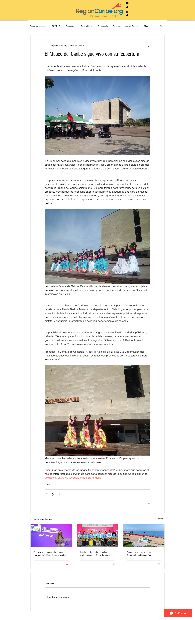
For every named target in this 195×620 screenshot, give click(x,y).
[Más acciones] (148, 45)
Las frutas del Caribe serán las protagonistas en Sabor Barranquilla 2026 (96, 554)
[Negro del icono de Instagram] (127, 11)
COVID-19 (56, 26)
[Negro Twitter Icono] (127, 7)
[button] (161, 26)
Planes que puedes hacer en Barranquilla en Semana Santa (140, 554)
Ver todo (161, 518)
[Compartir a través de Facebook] (46, 494)
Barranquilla (103, 26)
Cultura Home (86, 26)
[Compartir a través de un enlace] (67, 494)
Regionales (70, 26)
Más (146, 26)
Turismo (116, 26)
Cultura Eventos (131, 26)
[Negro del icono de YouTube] (127, 3)
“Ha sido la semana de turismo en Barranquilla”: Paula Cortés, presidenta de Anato (51, 554)
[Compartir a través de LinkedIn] (60, 494)
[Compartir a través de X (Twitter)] (53, 494)
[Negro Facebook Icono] (127, 15)
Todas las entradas (38, 26)
